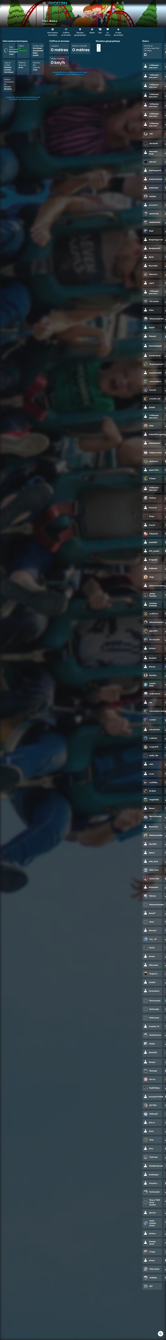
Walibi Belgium (49, 24)
